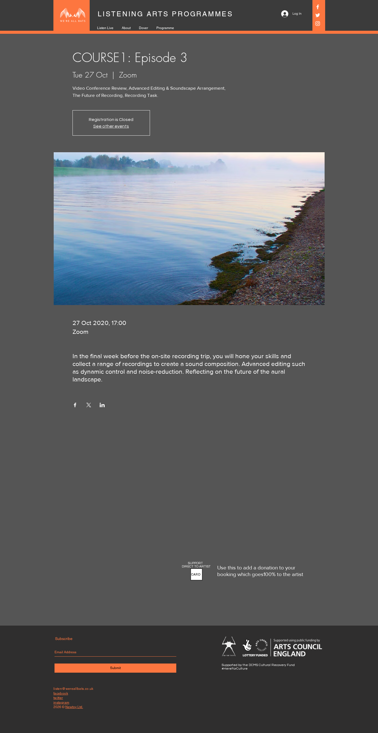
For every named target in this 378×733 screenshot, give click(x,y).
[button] (196, 574)
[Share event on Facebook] (75, 405)
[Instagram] (318, 23)
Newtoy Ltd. (74, 707)
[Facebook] (318, 7)
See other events (111, 126)
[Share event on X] (88, 405)
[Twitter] (318, 15)
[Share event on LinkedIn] (102, 405)
